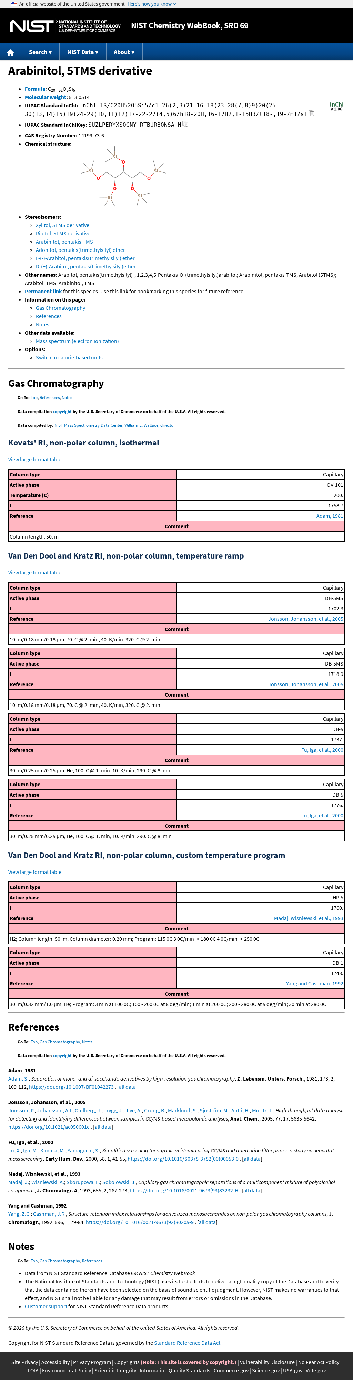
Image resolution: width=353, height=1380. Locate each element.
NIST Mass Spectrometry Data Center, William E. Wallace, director (114, 425)
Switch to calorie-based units (69, 357)
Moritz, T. (262, 1110)
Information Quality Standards (175, 1370)
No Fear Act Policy (318, 1362)
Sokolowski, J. (119, 1182)
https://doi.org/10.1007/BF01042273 (71, 1086)
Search (38, 52)
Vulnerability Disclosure (267, 1362)
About (122, 52)
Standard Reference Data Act (187, 1342)
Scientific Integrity (115, 1370)
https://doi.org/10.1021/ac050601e (49, 1126)
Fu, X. (14, 1150)
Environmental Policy (66, 1370)
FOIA (33, 1370)
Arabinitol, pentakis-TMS (64, 241)
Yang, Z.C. (19, 1213)
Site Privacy (24, 1362)
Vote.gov (316, 1370)
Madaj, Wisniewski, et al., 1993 (308, 918)
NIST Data (80, 52)
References (49, 316)
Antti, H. (240, 1110)
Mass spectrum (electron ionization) (77, 340)
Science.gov (266, 1370)
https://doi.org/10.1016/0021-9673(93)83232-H (184, 1190)
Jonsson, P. (21, 1110)
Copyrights (127, 1362)
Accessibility (55, 1362)
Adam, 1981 (329, 515)
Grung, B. (154, 1110)
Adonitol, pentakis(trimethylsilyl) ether (80, 249)
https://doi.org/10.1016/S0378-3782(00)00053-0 (183, 1158)
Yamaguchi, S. (84, 1150)
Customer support (46, 1306)
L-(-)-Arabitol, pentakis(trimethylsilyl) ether (85, 258)
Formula (35, 88)
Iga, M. (30, 1150)
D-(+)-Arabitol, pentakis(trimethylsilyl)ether (86, 266)
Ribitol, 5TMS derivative (63, 233)
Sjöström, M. (214, 1110)
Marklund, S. (182, 1110)
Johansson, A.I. (54, 1110)
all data (127, 1086)
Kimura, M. (52, 1150)
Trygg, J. (113, 1110)
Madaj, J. (18, 1182)
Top (34, 398)
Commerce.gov (231, 1370)
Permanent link (43, 291)
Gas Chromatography (60, 307)
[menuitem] (10, 51)
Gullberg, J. (88, 1110)
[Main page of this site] (10, 51)
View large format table (34, 459)
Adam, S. (18, 1078)
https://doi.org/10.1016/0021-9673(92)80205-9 (140, 1222)
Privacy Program (92, 1362)
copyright (62, 411)
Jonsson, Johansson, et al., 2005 (305, 618)
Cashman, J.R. (49, 1213)
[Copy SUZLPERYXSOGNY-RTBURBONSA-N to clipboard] (185, 125)
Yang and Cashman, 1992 (314, 983)
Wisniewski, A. (47, 1182)
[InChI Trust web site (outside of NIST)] (337, 110)
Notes (42, 324)
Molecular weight (45, 96)
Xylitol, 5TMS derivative (62, 224)
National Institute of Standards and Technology (65, 25)
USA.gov (292, 1370)
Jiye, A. (133, 1110)
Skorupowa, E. (83, 1182)
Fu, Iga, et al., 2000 (322, 749)
